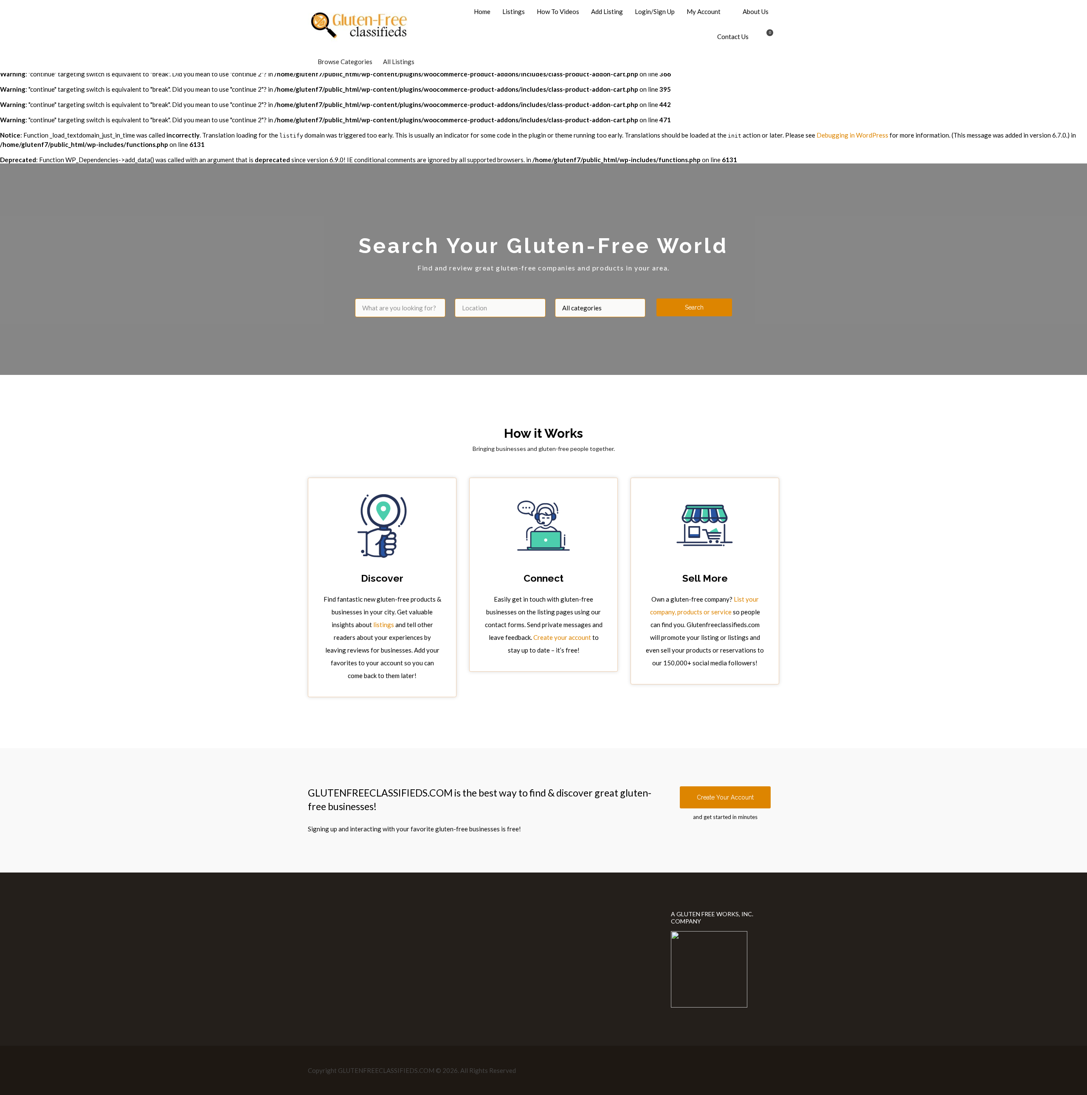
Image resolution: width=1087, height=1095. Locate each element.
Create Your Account (725, 797)
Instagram (762, 1070)
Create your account (562, 637)
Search (694, 307)
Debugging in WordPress (852, 135)
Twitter (748, 1070)
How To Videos (558, 11)
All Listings (398, 61)
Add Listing (607, 11)
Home (482, 11)
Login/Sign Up (655, 11)
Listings (513, 11)
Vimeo (775, 1070)
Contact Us (733, 36)
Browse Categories (345, 61)
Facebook (734, 1070)
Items (764, 37)
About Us (756, 11)
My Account (704, 11)
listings (383, 624)
